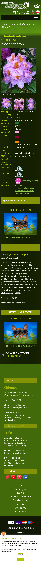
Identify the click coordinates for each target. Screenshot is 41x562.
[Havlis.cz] (15, 6)
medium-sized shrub (24, 190)
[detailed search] (14, 12)
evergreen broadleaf (24, 188)
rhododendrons (22, 193)
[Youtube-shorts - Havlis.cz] (7, 478)
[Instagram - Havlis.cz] (19, 478)
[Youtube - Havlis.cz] (13, 478)
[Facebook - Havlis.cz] (26, 478)
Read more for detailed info (13, 303)
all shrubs (19, 185)
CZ (32, 12)
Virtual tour (15, 426)
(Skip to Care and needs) (10, 258)
